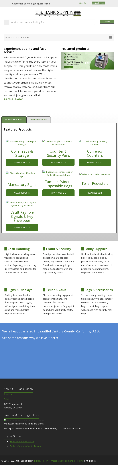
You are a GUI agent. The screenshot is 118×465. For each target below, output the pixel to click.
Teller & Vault (56, 290)
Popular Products (39, 119)
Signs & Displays (19, 290)
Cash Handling (18, 249)
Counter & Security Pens (58, 153)
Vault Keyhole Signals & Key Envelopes (22, 216)
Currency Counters (95, 153)
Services (8, 394)
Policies (7, 399)
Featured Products (14, 119)
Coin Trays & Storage (22, 153)
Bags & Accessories (98, 290)
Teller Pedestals (94, 183)
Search (107, 21)
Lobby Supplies (95, 249)
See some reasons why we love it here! (30, 338)
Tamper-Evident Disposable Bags (58, 183)
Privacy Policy (41, 460)
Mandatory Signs (22, 184)
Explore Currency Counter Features (26, 446)
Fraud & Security (58, 249)
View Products (22, 162)
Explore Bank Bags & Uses (22, 441)
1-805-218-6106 (13, 99)
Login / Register (98, 3)
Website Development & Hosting (67, 460)
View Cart (83, 3)
